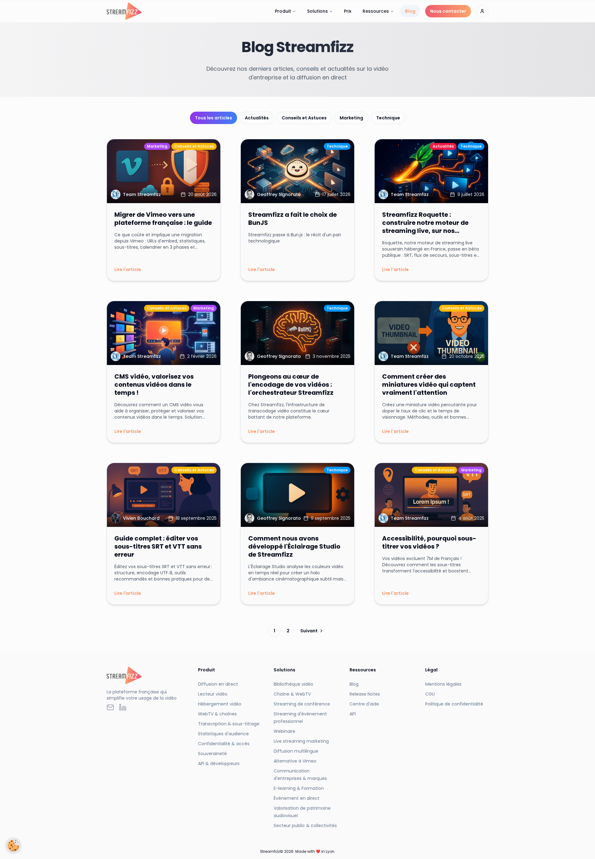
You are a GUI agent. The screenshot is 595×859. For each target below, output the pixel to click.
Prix (347, 11)
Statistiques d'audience (223, 734)
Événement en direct (297, 798)
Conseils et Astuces (304, 118)
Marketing (351, 118)
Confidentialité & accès (223, 744)
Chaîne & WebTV (292, 694)
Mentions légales (443, 684)
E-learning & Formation (299, 788)
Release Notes (365, 694)
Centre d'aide (364, 704)
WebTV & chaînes (217, 714)
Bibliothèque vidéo (293, 684)
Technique (388, 118)
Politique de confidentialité (454, 704)
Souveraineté (212, 753)
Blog (410, 11)
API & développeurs (219, 763)
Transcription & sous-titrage (228, 724)
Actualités (257, 118)
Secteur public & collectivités (305, 825)
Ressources (376, 11)
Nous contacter (448, 11)
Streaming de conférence (302, 704)
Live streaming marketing (301, 741)
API (353, 714)
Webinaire (284, 731)
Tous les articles (213, 118)
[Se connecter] (482, 11)
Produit (283, 11)
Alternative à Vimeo (295, 761)
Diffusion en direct (218, 684)
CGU (430, 694)
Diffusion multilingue (296, 751)
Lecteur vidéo (212, 694)
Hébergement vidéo (219, 704)
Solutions (317, 11)
